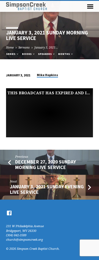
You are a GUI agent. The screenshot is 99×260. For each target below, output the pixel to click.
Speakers (45, 54)
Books (27, 54)
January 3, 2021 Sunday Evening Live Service (47, 189)
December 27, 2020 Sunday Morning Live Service (45, 164)
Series (11, 54)
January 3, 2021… (46, 47)
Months (64, 54)
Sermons (24, 47)
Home (10, 47)
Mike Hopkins (47, 75)
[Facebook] (9, 212)
